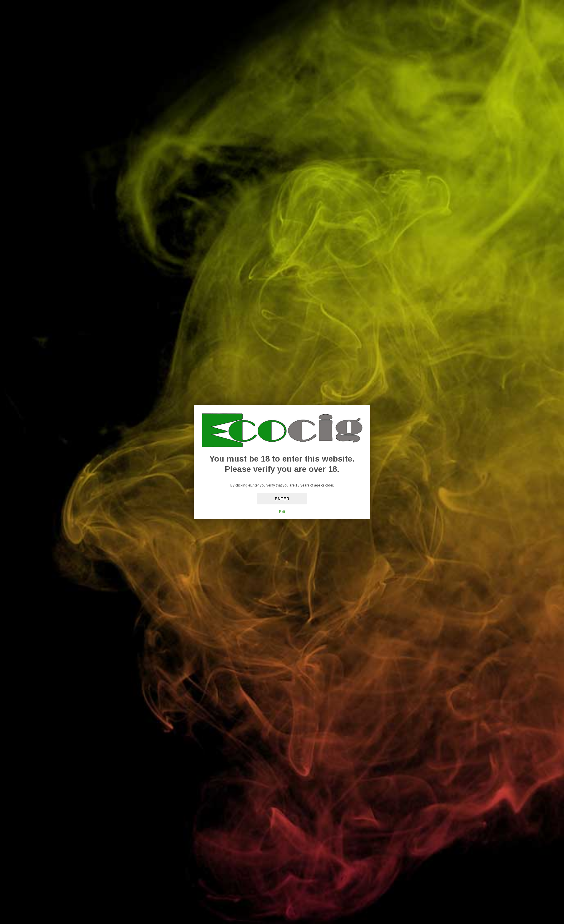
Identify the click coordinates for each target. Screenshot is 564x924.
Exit (282, 512)
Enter (282, 498)
